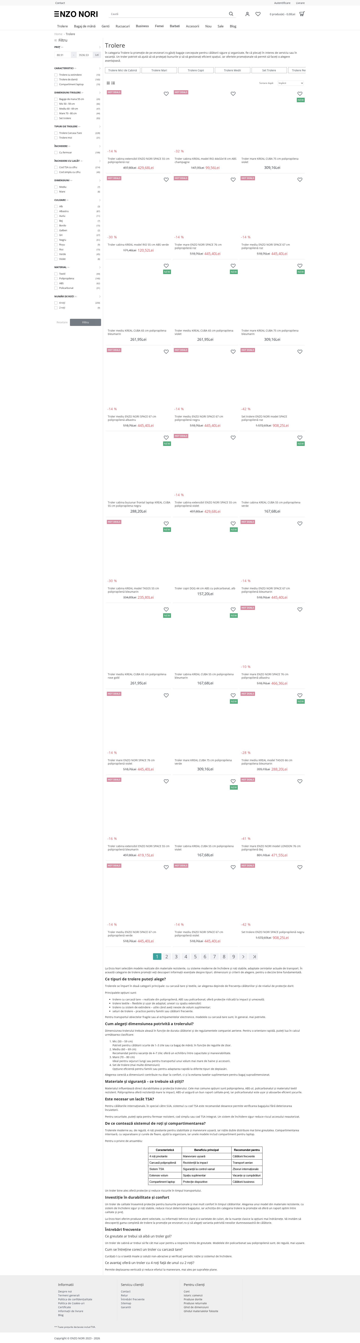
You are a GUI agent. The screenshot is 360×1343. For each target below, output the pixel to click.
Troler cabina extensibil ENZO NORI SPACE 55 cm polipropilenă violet (205, 504)
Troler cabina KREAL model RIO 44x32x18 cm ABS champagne (205, 160)
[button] (142, 26)
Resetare (62, 322)
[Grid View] (108, 83)
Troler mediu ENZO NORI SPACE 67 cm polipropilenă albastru (132, 418)
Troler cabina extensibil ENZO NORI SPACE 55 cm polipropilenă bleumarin (139, 847)
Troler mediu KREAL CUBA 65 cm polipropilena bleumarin (137, 332)
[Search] (231, 14)
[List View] (113, 83)
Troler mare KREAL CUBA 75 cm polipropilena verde (203, 762)
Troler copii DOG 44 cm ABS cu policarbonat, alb (205, 588)
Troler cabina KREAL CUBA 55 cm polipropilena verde (271, 504)
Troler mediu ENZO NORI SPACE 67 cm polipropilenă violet (199, 933)
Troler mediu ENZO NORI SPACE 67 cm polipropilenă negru (199, 418)
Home (58, 34)
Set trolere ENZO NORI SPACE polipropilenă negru (273, 932)
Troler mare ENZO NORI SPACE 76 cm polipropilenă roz (198, 246)
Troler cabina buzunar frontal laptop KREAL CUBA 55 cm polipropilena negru (139, 504)
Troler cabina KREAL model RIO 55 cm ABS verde (138, 244)
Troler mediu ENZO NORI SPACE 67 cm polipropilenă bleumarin (266, 590)
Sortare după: (266, 83)
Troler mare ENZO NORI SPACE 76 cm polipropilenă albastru (265, 676)
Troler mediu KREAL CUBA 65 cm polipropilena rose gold (137, 676)
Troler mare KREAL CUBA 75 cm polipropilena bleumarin (270, 332)
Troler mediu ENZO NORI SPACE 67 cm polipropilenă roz (266, 246)
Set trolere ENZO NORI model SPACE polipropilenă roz (264, 418)
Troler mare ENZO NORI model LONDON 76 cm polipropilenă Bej (271, 847)
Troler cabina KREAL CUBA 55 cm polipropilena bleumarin (204, 676)
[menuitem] (62, 26)
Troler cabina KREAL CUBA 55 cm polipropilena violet (204, 847)
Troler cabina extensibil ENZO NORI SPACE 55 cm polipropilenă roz (139, 160)
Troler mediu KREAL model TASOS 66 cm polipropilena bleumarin (267, 762)
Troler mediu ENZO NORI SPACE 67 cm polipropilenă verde (132, 933)
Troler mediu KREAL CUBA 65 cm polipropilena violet (204, 332)
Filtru (85, 322)
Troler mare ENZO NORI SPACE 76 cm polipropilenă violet (131, 762)
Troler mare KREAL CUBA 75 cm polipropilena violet (270, 160)
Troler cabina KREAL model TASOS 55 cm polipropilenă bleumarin (133, 590)
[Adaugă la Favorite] (166, 94)
